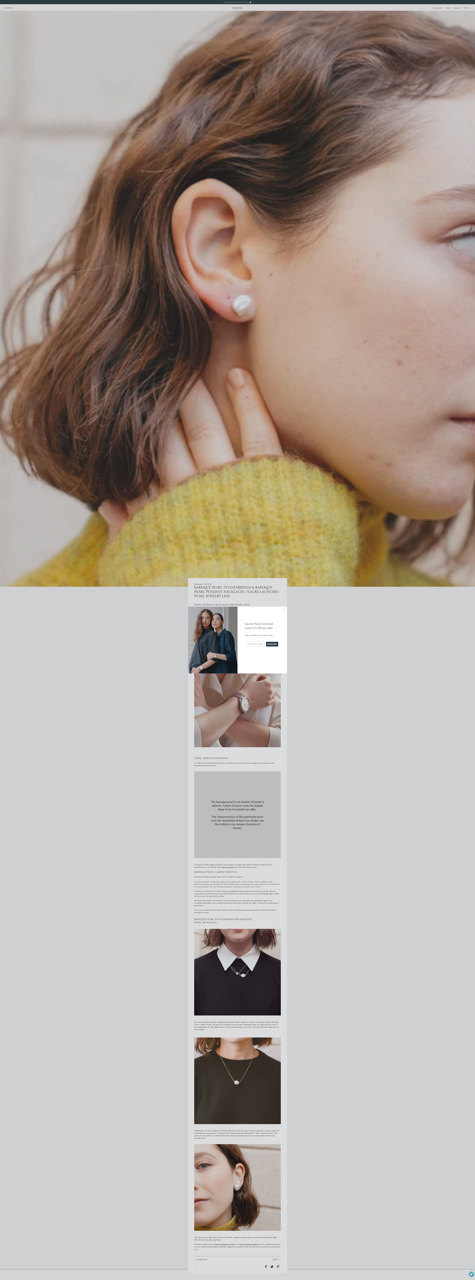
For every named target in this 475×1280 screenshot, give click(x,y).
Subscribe (272, 644)
